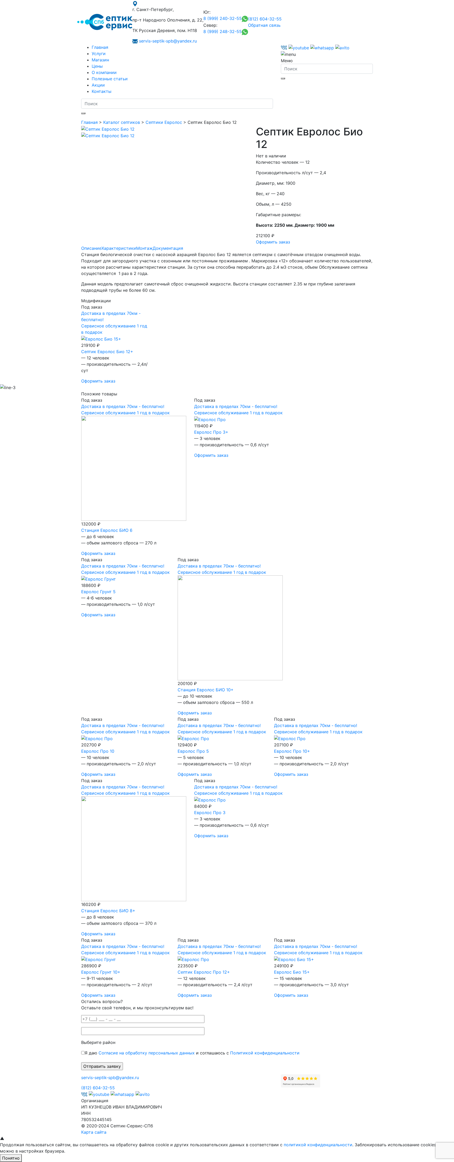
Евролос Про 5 (193, 751)
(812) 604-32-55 (265, 19)
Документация (168, 248)
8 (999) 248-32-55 (222, 31)
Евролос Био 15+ (292, 972)
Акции (98, 85)
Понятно (11, 1158)
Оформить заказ (273, 242)
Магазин (100, 59)
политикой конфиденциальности (318, 1144)
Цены (97, 66)
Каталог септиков (121, 122)
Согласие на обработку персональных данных (147, 1052)
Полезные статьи (110, 78)
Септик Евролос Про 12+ (204, 972)
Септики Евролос (164, 122)
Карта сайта (93, 1132)
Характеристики (118, 248)
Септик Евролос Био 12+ (107, 351)
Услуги (99, 53)
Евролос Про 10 (97, 751)
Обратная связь (264, 25)
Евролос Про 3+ (211, 432)
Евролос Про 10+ (292, 751)
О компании (104, 72)
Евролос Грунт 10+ (100, 972)
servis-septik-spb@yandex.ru (168, 41)
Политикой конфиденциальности (265, 1052)
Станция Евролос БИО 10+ (206, 689)
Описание (91, 248)
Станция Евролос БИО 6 (106, 530)
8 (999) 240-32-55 (222, 18)
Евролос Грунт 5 (98, 591)
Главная (100, 47)
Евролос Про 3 (209, 812)
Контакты (101, 91)
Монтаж (144, 248)
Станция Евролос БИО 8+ (108, 910)
